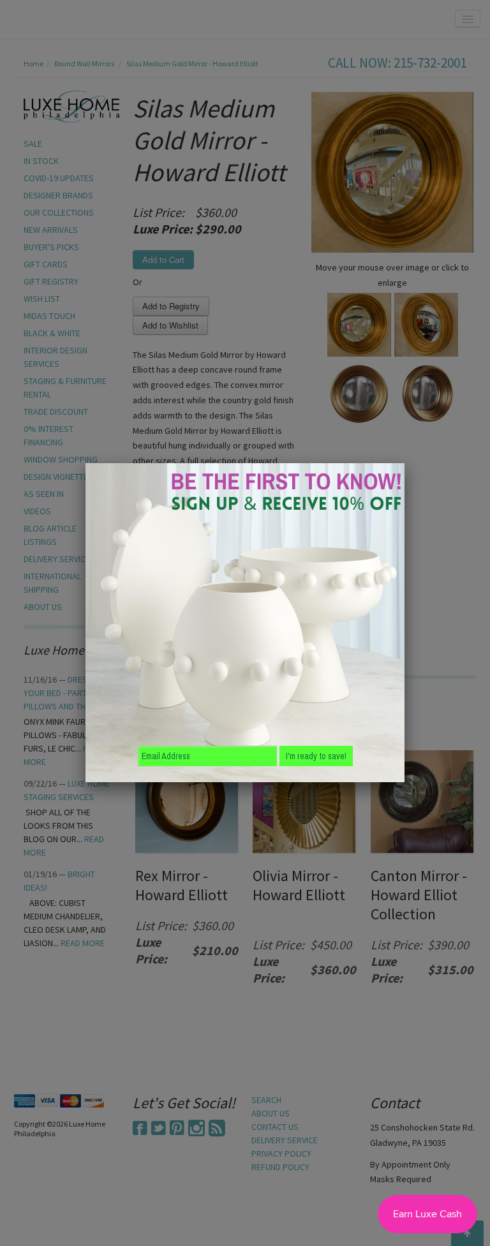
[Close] (404, 463)
